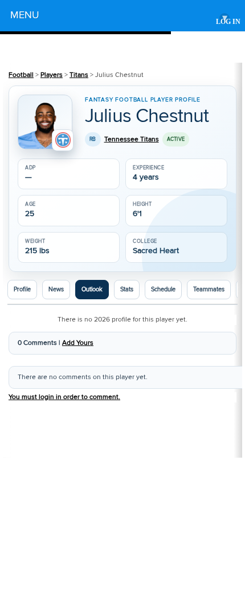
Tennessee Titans (131, 139)
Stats (126, 290)
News (56, 290)
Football (21, 75)
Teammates (208, 290)
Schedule (163, 290)
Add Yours (77, 343)
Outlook (92, 290)
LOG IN (228, 22)
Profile (22, 290)
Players (51, 75)
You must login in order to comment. (64, 397)
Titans (79, 75)
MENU (118, 17)
